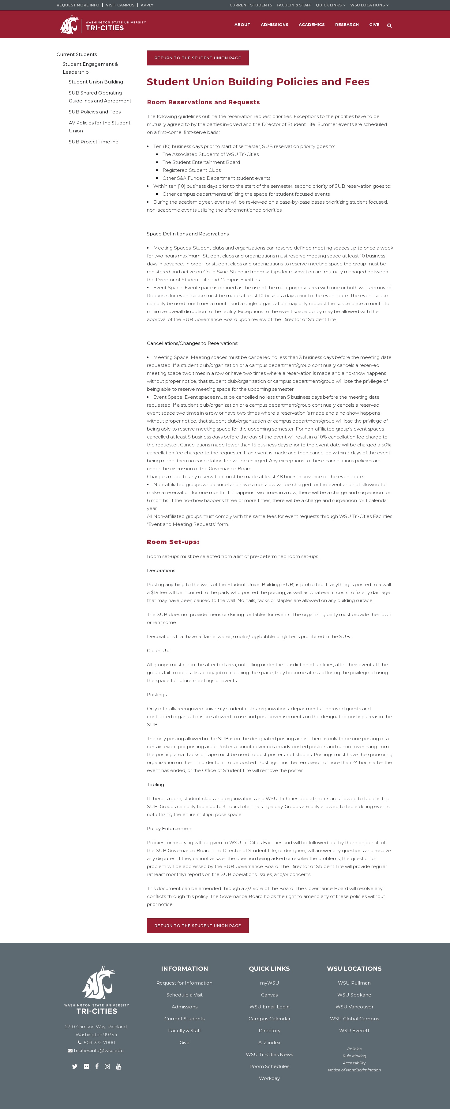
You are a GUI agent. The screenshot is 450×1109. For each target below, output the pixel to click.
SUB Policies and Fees (95, 112)
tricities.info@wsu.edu (98, 1050)
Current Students (251, 5)
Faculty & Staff (294, 5)
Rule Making (354, 1056)
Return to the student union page (198, 58)
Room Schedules (269, 1066)
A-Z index (269, 1042)
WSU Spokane (354, 995)
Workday (269, 1078)
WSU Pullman (354, 983)
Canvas (269, 995)
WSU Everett (354, 1030)
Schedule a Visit (185, 995)
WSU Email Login (269, 1007)
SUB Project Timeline (93, 142)
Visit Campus (120, 5)
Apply (147, 5)
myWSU (269, 983)
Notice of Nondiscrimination (354, 1070)
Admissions (184, 1007)
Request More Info (78, 5)
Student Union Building (96, 82)
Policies (354, 1049)
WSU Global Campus (354, 1019)
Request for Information (184, 983)
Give (184, 1042)
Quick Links (329, 5)
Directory (269, 1030)
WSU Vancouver (354, 1007)
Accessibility (354, 1063)
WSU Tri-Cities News (269, 1054)
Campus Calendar (270, 1019)
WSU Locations (367, 5)
